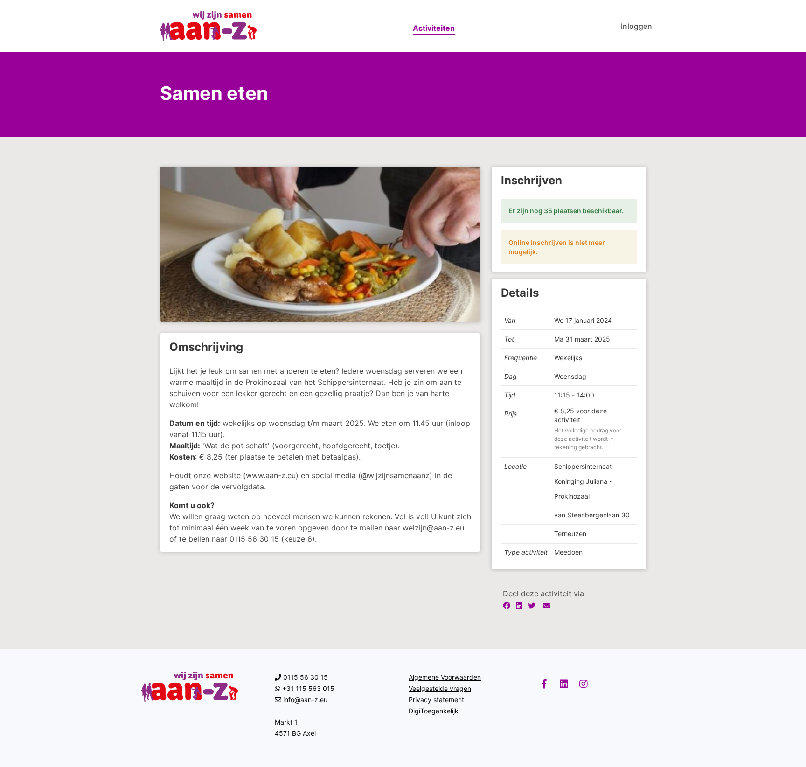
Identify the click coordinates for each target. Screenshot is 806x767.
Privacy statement (436, 700)
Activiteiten (434, 28)
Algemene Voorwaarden (445, 677)
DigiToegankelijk (434, 711)
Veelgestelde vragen (440, 688)
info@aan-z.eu (305, 700)
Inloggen (636, 26)
